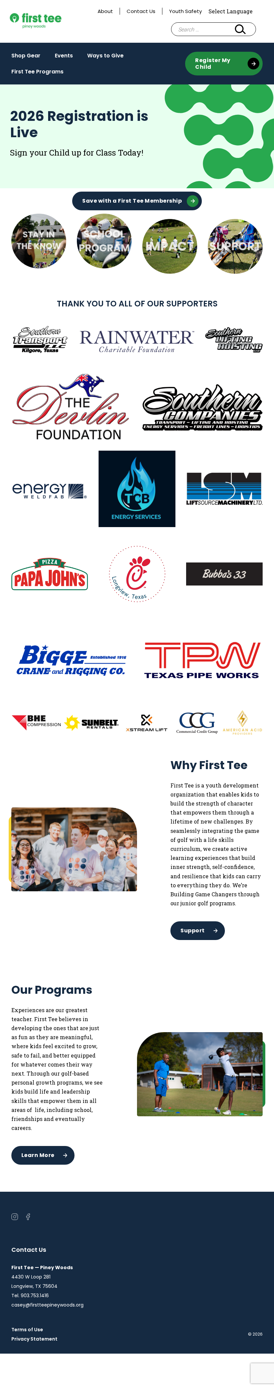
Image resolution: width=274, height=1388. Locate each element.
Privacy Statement (34, 1339)
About (105, 11)
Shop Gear (25, 55)
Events (64, 57)
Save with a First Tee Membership (132, 201)
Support (192, 930)
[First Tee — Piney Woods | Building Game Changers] (48, 21)
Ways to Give (105, 57)
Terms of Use (27, 1329)
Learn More (37, 1155)
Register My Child (213, 63)
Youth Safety (185, 11)
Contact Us (141, 11)
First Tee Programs (37, 71)
